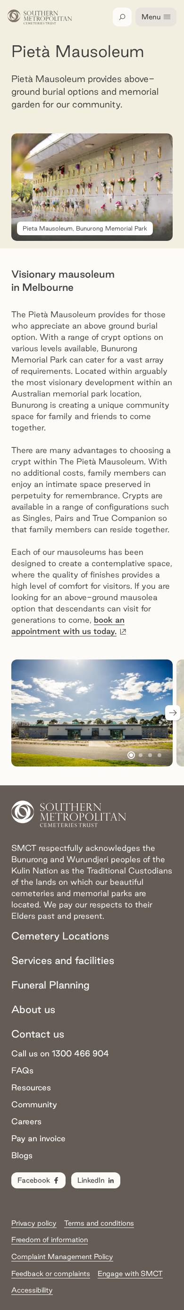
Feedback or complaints (50, 1273)
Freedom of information (49, 1240)
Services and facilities (62, 960)
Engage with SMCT (130, 1273)
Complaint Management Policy (62, 1256)
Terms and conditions (99, 1223)
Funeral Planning (50, 984)
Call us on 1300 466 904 (60, 1053)
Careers (26, 1121)
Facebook (33, 1180)
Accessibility (32, 1290)
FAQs (22, 1070)
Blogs (22, 1155)
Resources (31, 1087)
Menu (151, 17)
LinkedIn (91, 1180)
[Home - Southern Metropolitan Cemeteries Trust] (40, 17)
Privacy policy (34, 1223)
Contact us (37, 1033)
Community (34, 1104)
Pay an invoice (38, 1138)
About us (33, 1009)
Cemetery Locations (60, 935)
